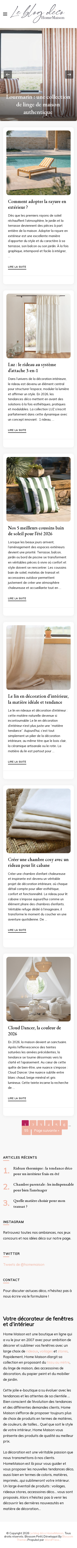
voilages (46, 1351)
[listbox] (38, 74)
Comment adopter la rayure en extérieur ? (37, 204)
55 (26, 1130)
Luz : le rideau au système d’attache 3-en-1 (32, 367)
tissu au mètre (58, 1362)
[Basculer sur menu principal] (5, 14)
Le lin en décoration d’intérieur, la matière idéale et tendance (38, 699)
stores (63, 1351)
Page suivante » (46, 1130)
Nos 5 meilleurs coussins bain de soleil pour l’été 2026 (36, 531)
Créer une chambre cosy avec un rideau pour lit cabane (38, 862)
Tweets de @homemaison (23, 1264)
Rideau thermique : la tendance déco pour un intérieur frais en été (38, 104)
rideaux (32, 1351)
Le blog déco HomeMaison (46, 1533)
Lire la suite (17, 267)
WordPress (52, 1539)
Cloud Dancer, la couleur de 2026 (34, 1031)
